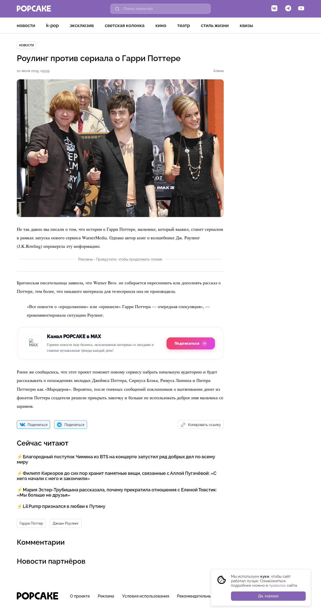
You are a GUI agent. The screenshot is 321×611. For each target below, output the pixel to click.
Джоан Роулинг (66, 523)
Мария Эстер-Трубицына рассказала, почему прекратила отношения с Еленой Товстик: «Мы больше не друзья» (117, 492)
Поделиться (37, 425)
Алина (218, 71)
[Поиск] (117, 8)
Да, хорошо (268, 596)
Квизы (246, 25)
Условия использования (145, 596)
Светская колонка (124, 25)
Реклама (106, 596)
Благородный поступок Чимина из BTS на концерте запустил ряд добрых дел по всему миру (116, 459)
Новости (26, 25)
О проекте (80, 596)
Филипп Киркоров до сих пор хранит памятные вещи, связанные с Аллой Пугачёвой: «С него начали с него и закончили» (116, 476)
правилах (277, 585)
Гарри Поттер (31, 523)
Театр (183, 25)
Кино (160, 25)
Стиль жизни (215, 25)
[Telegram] (288, 9)
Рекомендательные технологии (207, 596)
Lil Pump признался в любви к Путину (64, 506)
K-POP (52, 25)
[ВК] (274, 9)
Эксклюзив (82, 25)
